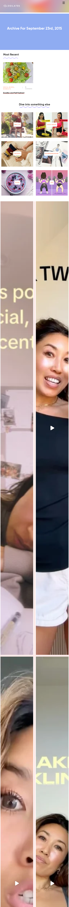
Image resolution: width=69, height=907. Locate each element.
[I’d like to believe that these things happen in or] (16, 428)
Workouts (7, 89)
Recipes (11, 87)
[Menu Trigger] (64, 3)
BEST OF (17, 125)
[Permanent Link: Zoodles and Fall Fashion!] (18, 82)
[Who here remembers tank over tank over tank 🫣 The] (52, 428)
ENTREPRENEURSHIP (51, 153)
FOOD (17, 182)
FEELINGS (17, 153)
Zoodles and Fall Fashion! (13, 93)
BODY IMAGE (51, 125)
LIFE (51, 182)
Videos (5, 87)
